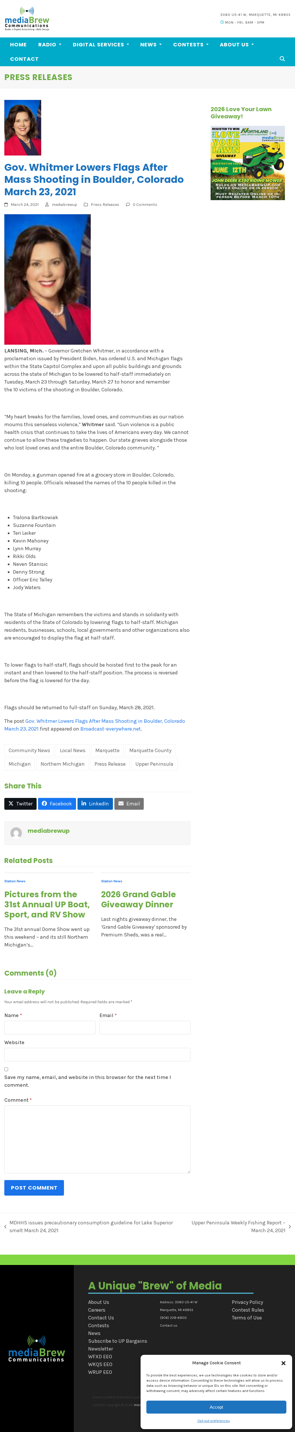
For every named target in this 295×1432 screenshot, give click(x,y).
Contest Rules (248, 1310)
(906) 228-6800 (173, 1318)
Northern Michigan (63, 764)
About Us (98, 1302)
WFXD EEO (100, 1356)
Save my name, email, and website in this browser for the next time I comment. (87, 1081)
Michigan (20, 764)
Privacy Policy (247, 1302)
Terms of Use (247, 1318)
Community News (29, 750)
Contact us (168, 1325)
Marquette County (150, 750)
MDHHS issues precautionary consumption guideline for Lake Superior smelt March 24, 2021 (88, 1226)
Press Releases (105, 204)
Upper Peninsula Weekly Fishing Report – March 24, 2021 (234, 1226)
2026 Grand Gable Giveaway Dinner (138, 899)
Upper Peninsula (154, 764)
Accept (216, 1407)
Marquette (107, 750)
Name (13, 1015)
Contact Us (101, 1318)
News (94, 1333)
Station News (15, 881)
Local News (73, 750)
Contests (98, 1325)
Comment (18, 1100)
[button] (283, 1363)
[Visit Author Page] (16, 832)
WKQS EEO (100, 1364)
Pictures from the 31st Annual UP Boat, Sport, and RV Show (47, 904)
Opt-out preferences (213, 1421)
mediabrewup (64, 204)
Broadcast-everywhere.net (110, 729)
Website (14, 1042)
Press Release (110, 764)
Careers (96, 1310)
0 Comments (145, 204)
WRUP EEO (100, 1372)
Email (108, 1015)
